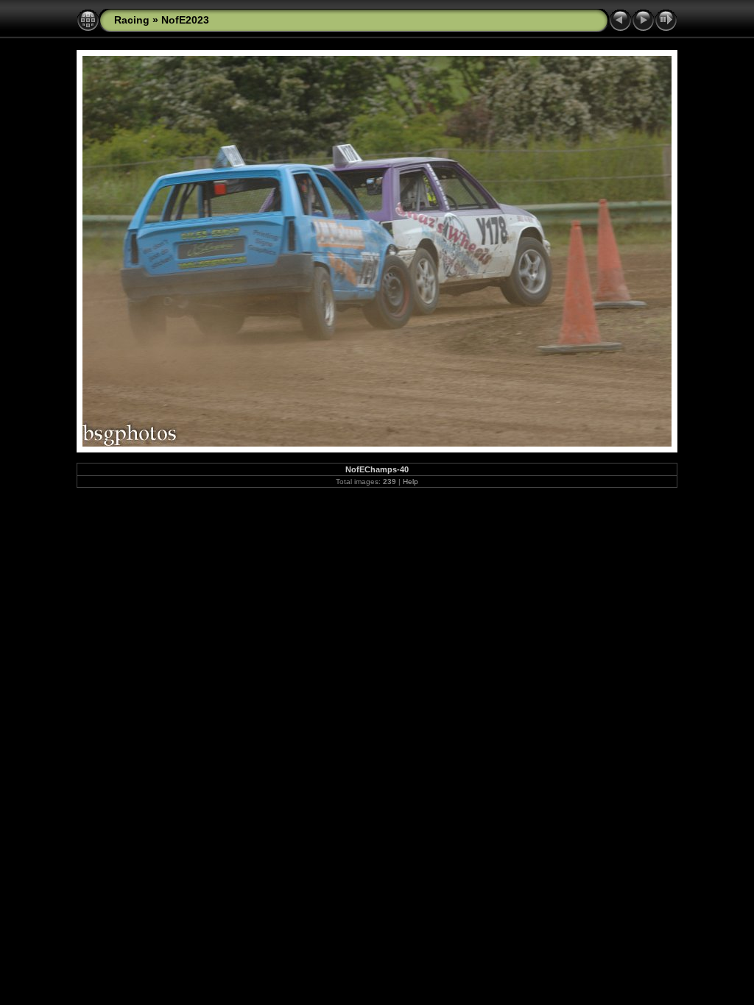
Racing (131, 20)
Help (410, 481)
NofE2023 (185, 20)
